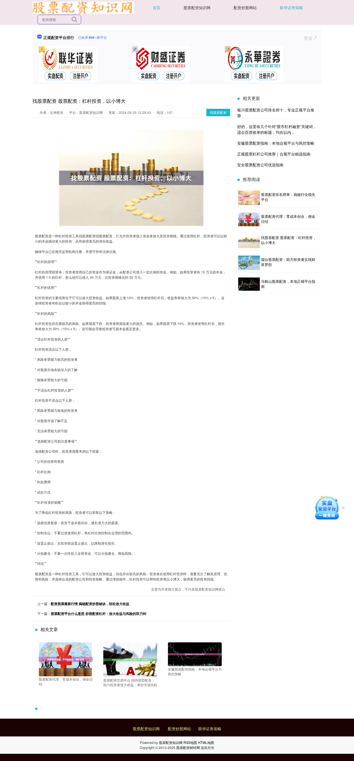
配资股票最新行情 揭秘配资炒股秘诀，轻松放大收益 (90, 603)
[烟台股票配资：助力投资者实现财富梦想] (249, 263)
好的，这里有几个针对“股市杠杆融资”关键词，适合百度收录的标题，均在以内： (277, 129)
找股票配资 (218, 112)
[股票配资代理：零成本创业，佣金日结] (66, 659)
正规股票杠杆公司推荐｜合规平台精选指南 (273, 154)
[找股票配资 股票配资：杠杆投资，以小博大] (249, 241)
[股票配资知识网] (83, 7)
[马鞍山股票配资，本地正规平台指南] (249, 284)
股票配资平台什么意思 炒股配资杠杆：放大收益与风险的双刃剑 (98, 613)
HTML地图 (206, 742)
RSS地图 (190, 742)
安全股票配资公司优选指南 (260, 165)
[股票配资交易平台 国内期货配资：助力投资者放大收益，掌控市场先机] (130, 659)
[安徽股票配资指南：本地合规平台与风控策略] (195, 653)
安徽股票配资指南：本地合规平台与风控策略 (275, 143)
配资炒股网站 (245, 7)
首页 (156, 7)
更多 (309, 38)
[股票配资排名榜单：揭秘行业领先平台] (249, 198)
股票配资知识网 (197, 7)
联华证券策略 (291, 7)
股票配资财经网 (188, 747)
